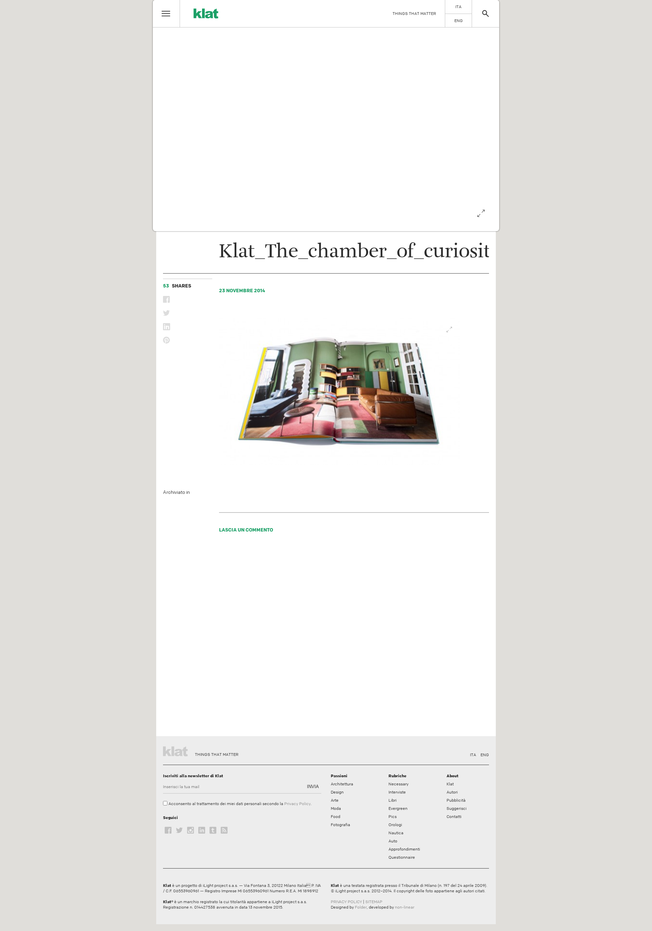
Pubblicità (456, 800)
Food (335, 816)
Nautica (395, 833)
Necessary (398, 784)
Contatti (454, 816)
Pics (392, 816)
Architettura (342, 784)
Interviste (397, 792)
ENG (485, 755)
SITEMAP (373, 902)
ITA (473, 755)
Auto (392, 841)
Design (337, 792)
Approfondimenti (404, 849)
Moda (336, 808)
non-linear (404, 907)
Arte (335, 800)
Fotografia (340, 824)
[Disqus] (340, 636)
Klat (450, 784)
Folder (361, 907)
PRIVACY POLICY (346, 902)
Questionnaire (401, 857)
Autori (452, 792)
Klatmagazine (176, 750)
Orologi (395, 824)
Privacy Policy (297, 803)
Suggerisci (457, 808)
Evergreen (398, 808)
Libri (392, 800)
